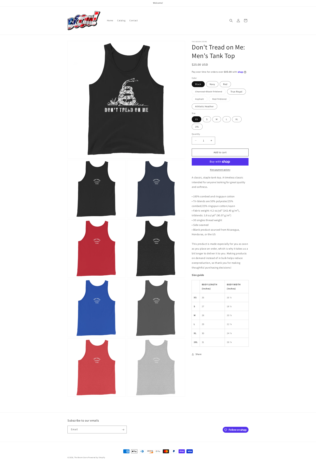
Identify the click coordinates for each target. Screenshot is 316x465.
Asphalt (201, 99)
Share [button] (199, 354)
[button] (231, 20)
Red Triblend (221, 99)
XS (196, 119)
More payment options (220, 169)
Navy (212, 84)
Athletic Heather (204, 106)
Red (225, 84)
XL (237, 119)
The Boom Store (81, 457)
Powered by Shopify (96, 457)
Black (198, 84)
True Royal (236, 91)
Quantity (196, 134)
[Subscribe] (123, 430)
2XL (197, 126)
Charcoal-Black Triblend (210, 92)
